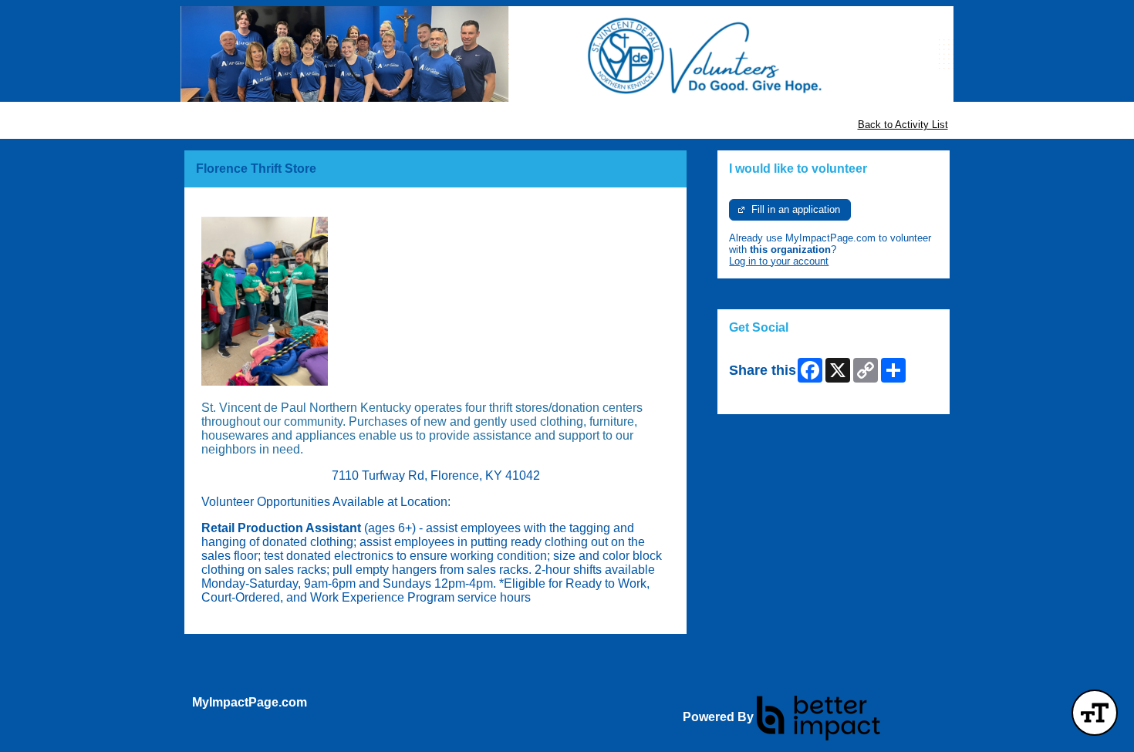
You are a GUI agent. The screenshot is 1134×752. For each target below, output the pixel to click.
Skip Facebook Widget (779, 397)
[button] (1095, 713)
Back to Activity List (903, 124)
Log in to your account (779, 261)
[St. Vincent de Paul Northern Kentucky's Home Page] (567, 54)
